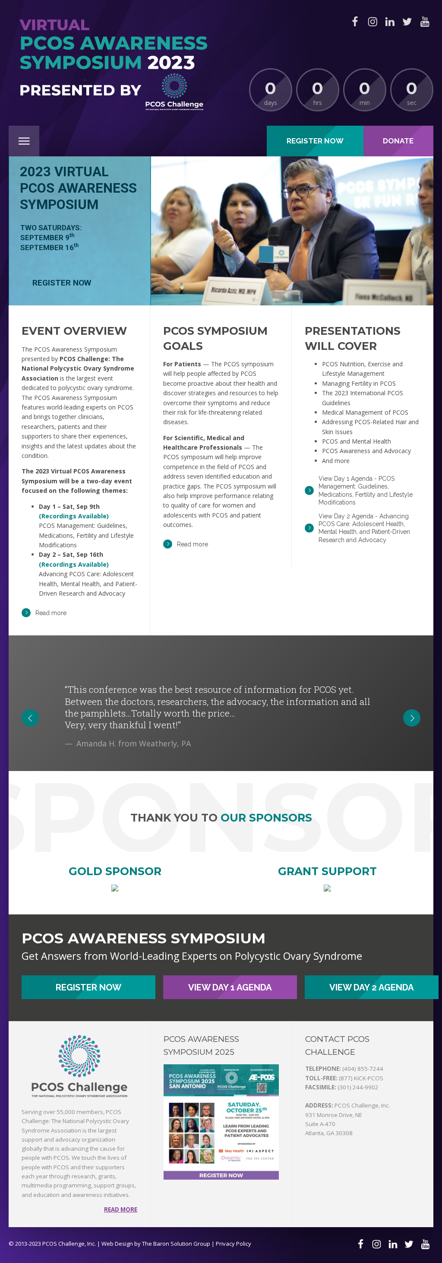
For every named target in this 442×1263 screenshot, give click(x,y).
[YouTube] (424, 21)
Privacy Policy (233, 1243)
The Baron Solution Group (176, 1243)
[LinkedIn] (389, 21)
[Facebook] (354, 21)
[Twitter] (407, 21)
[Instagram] (372, 21)
